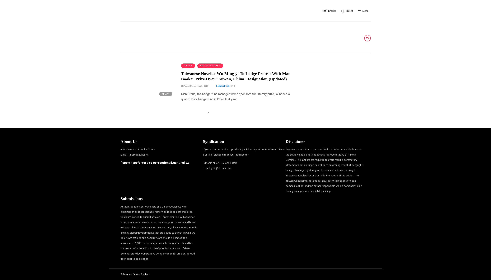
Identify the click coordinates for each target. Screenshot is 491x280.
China (188, 65)
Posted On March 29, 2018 (195, 86)
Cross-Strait (210, 65)
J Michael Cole (223, 85)
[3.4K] (147, 98)
